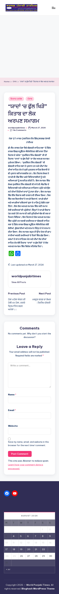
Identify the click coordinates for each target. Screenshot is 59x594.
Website (13, 425)
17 (6, 549)
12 (21, 542)
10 (6, 542)
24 (7, 556)
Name (12, 394)
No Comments (19, 130)
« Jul (8, 569)
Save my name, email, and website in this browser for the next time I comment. (28, 444)
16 (50, 542)
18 (14, 549)
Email (12, 410)
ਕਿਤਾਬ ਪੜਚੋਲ (16, 99)
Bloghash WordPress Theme (38, 588)
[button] (18, 282)
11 (13, 542)
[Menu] (53, 8)
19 (21, 549)
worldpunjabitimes (26, 276)
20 (28, 549)
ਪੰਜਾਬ (30, 99)
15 (43, 542)
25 (14, 556)
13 (28, 542)
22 (43, 549)
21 (36, 549)
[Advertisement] (29, 46)
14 (36, 542)
